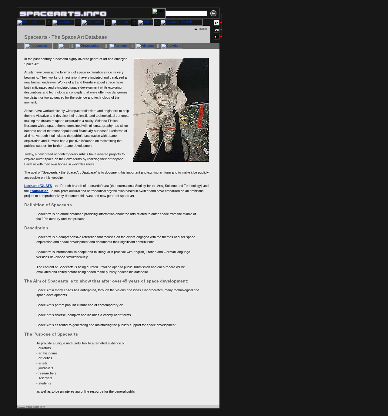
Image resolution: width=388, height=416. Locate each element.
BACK (203, 29)
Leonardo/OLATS (38, 186)
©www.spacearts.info (31, 406)
